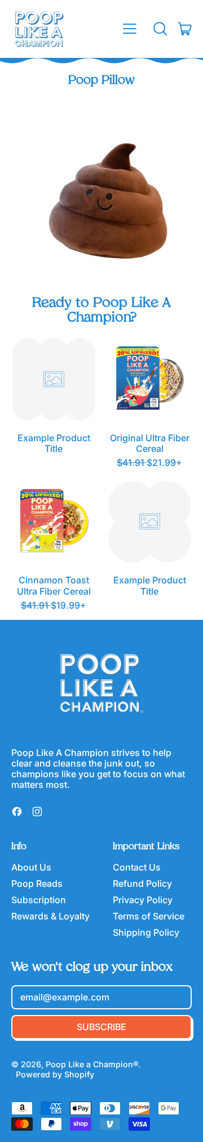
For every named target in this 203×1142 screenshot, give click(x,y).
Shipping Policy (146, 932)
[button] (160, 29)
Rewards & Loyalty (50, 916)
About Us (31, 867)
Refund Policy (142, 883)
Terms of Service (148, 916)
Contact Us (137, 867)
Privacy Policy (143, 899)
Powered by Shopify (55, 1074)
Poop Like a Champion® (92, 1064)
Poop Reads (37, 883)
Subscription (38, 899)
